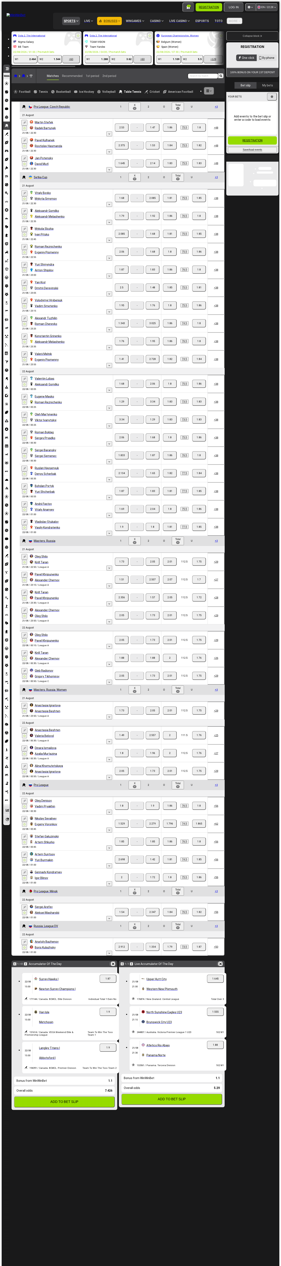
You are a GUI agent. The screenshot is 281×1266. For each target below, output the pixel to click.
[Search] (221, 76)
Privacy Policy (239, 108)
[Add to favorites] (78, 35)
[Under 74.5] (199, 323)
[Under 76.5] (199, 216)
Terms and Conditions (266, 105)
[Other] (209, 91)
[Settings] (250, 7)
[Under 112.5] (199, 562)
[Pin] (24, 123)
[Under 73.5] (199, 402)
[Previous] (14, 964)
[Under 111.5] (199, 735)
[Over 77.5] (170, 473)
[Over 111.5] (170, 735)
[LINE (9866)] (15, 76)
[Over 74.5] (170, 323)
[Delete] (113, 963)
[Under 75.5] (199, 127)
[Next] (25, 964)
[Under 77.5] (199, 473)
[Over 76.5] (170, 216)
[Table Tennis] (23, 76)
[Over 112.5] (170, 562)
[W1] (122, 127)
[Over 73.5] (170, 402)
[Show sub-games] (109, 133)
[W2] (152, 127)
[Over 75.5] (170, 127)
